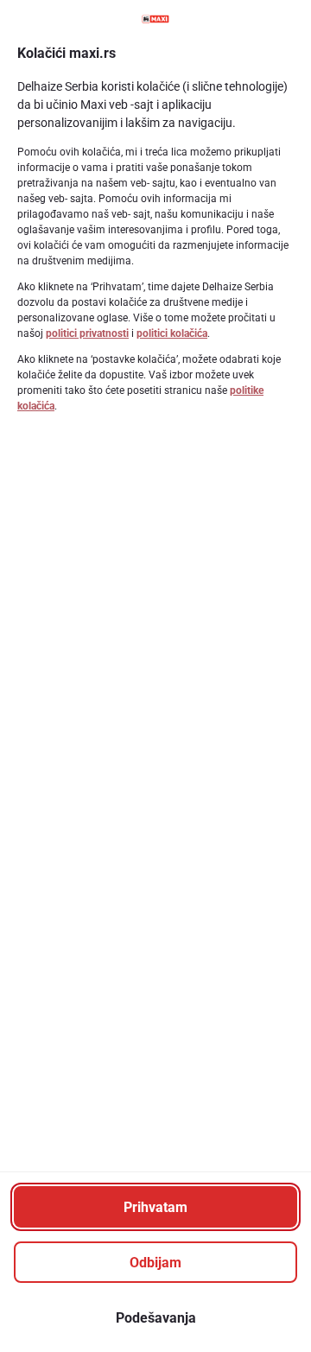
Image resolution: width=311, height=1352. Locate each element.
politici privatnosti (87, 333)
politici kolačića (171, 333)
